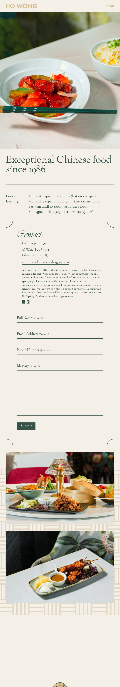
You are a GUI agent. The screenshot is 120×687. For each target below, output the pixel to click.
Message (28, 366)
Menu (109, 6)
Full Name (30, 318)
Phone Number (33, 350)
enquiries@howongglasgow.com (45, 262)
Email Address (33, 334)
